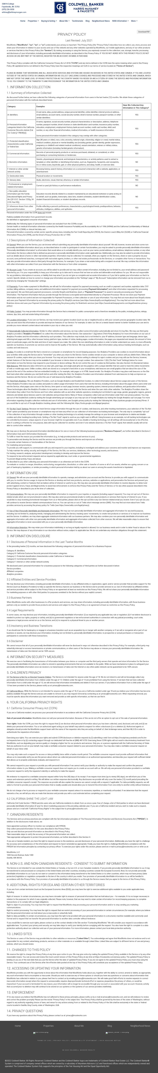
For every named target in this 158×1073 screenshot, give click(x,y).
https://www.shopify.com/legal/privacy (99, 300)
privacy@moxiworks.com (63, 685)
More (134, 22)
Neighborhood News (101, 21)
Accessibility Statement (84, 1040)
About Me (64, 22)
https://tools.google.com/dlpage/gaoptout (92, 403)
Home (22, 21)
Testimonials (77, 21)
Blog (87, 21)
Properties (33, 22)
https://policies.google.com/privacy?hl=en (130, 400)
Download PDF (144, 32)
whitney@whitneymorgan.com (14, 12)
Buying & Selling (49, 22)
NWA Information (120, 22)
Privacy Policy (61, 1040)
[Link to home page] (79, 8)
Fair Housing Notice (110, 1040)
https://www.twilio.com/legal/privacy (74, 505)
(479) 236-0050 (8, 9)
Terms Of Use (44, 1040)
